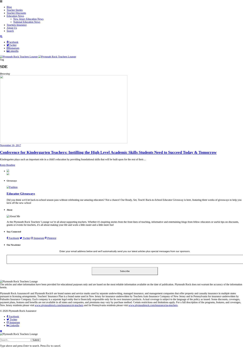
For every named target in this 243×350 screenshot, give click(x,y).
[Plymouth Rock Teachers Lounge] (38, 56)
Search (10, 30)
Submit (36, 340)
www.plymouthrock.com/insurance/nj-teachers (59, 305)
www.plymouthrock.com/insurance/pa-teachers (153, 305)
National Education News (26, 22)
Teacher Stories (15, 10)
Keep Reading (7, 165)
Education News (15, 16)
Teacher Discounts (16, 13)
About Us (12, 27)
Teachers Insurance (17, 24)
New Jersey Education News (28, 19)
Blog (9, 7)
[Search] (1, 36)
